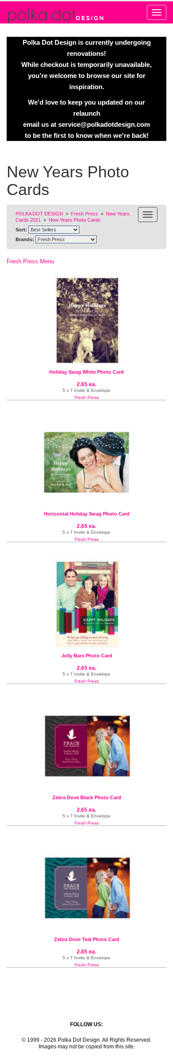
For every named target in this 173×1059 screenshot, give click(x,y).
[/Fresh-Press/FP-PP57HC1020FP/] (86, 746)
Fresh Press (87, 397)
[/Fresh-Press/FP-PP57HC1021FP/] (86, 887)
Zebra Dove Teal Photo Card (86, 939)
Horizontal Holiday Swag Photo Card (87, 513)
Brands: (25, 239)
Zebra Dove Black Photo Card (86, 797)
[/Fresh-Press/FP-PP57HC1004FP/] (86, 604)
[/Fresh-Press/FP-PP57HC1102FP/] (86, 462)
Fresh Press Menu (30, 261)
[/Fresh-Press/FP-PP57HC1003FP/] (86, 320)
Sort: (21, 229)
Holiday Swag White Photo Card (86, 372)
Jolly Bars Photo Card (86, 655)
